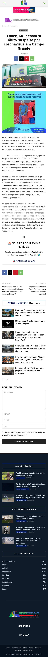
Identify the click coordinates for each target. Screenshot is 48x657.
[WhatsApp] (32, 58)
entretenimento (21, 521)
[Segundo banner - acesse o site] (24, 20)
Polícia (25, 648)
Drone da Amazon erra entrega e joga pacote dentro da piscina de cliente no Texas (30, 312)
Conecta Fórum (28, 650)
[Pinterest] (26, 58)
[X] (21, 58)
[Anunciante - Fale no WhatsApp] (24, 112)
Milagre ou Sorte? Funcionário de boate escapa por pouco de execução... (28, 540)
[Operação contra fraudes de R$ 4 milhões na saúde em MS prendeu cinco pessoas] (8, 349)
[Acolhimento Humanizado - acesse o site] (24, 10)
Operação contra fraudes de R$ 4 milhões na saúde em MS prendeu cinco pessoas (30, 348)
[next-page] (7, 379)
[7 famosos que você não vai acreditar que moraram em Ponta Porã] (7, 519)
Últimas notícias (21, 500)
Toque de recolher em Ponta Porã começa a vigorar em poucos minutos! (37, 290)
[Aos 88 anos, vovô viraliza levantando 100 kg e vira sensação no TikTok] (8, 476)
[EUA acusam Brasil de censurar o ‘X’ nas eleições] (8, 324)
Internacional (6, 315)
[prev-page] (3, 379)
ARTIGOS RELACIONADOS (17, 303)
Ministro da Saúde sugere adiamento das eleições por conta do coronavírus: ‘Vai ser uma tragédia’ (13, 290)
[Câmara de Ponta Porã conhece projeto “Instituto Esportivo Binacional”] (8, 371)
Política (31, 648)
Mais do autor (34, 303)
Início (4, 26)
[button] (4, 3)
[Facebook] (16, 58)
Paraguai (18, 650)
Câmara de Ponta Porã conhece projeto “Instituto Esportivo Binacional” (29, 370)
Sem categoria (12, 26)
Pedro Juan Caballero (22, 489)
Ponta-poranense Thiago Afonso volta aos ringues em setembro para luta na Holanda (30, 359)
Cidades (7, 648)
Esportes (38, 648)
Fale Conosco (16, 648)
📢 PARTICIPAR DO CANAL (24, 261)
